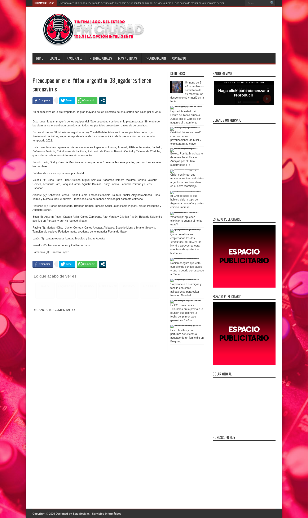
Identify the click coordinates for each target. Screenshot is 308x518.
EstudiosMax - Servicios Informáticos (97, 513)
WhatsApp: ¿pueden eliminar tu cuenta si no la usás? (186, 220)
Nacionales (74, 58)
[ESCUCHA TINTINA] (88, 42)
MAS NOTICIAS (127, 58)
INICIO (39, 58)
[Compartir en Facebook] (42, 100)
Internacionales (100, 58)
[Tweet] (67, 100)
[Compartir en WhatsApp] (87, 100)
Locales (55, 58)
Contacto (179, 58)
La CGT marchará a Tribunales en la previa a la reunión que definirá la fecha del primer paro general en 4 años (186, 313)
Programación (155, 58)
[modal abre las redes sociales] (102, 100)
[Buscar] (272, 3)
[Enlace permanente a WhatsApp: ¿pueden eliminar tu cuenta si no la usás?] (186, 211)
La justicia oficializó (70, 3)
